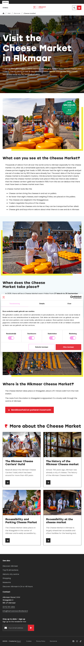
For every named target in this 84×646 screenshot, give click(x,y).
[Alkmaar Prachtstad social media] (73, 641)
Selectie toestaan (41, 347)
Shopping (7, 578)
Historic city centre (11, 574)
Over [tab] (69, 303)
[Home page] (3, 13)
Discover (17, 13)
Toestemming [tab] (14, 303)
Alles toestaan (68, 347)
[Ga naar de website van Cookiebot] (71, 297)
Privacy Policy (40, 641)
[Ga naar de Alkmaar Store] (79, 8)
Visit (9, 13)
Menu (6, 8)
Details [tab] (42, 303)
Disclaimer (53, 641)
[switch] (32, 338)
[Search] (74, 8)
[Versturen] (31, 628)
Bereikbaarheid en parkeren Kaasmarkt (31, 409)
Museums (7, 582)
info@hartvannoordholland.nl (15, 611)
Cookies (29, 641)
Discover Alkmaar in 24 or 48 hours (18, 586)
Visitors (5, 2)
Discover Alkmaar (10, 566)
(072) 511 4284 (9, 607)
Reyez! (19, 641)
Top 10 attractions (10, 570)
